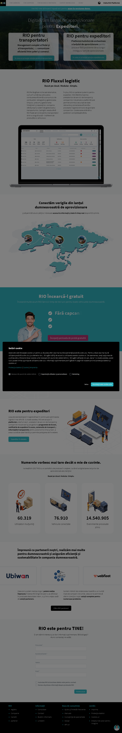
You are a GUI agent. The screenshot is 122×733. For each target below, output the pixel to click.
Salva (86, 384)
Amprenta (33, 367)
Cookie (25, 367)
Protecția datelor (15, 367)
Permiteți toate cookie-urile (102, 384)
